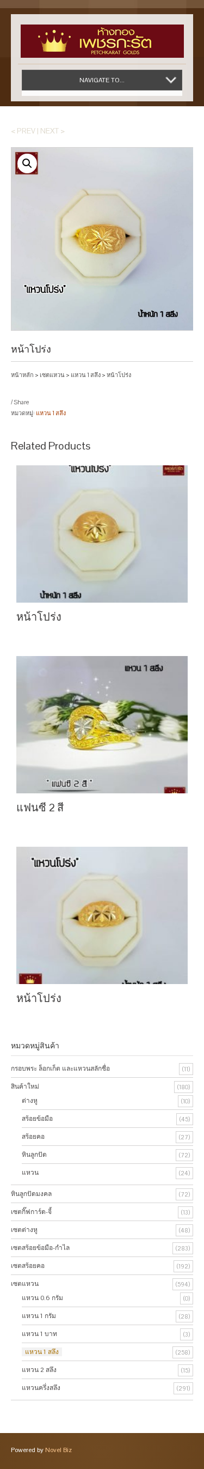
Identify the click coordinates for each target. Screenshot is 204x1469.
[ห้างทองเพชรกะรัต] (102, 36)
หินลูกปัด (34, 1154)
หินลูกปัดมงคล (31, 1193)
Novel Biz (58, 1450)
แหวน (30, 1172)
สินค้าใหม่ (25, 1086)
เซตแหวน (52, 375)
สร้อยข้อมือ (37, 1118)
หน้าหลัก (22, 375)
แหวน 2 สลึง (39, 1369)
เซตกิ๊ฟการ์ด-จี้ (31, 1211)
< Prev (23, 131)
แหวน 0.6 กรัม (42, 1298)
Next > (52, 131)
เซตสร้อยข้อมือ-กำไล (40, 1247)
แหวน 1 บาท (39, 1334)
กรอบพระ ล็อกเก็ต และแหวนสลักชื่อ (60, 1068)
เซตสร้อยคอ (28, 1265)
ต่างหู (30, 1100)
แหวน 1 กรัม (39, 1316)
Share (21, 402)
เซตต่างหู (24, 1229)
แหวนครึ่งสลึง (41, 1387)
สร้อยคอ (33, 1136)
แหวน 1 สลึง (86, 375)
